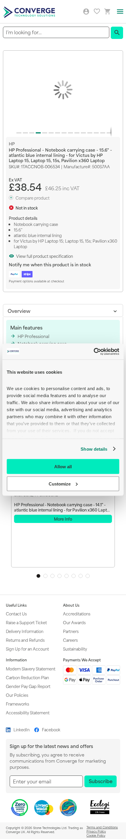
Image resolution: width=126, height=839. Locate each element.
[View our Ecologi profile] (100, 807)
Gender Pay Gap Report (28, 686)
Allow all (63, 466)
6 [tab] (73, 576)
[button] (18, 132)
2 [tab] (45, 576)
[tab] (63, 310)
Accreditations (76, 613)
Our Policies (17, 695)
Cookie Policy (95, 835)
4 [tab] (59, 576)
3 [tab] (52, 576)
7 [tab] (81, 576)
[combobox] (56, 32)
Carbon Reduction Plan (27, 677)
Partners (71, 631)
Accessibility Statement (28, 712)
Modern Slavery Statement (30, 668)
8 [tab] (88, 576)
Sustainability (75, 649)
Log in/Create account (86, 11)
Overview (19, 310)
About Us (71, 605)
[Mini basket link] (107, 11)
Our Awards (74, 622)
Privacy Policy (96, 831)
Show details (94, 448)
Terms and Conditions (102, 827)
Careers (70, 640)
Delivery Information (24, 631)
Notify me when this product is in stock (50, 264)
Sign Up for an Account (27, 649)
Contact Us (16, 613)
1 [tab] (38, 576)
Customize (60, 483)
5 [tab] (66, 576)
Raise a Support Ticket (26, 622)
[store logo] (30, 12)
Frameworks (17, 704)
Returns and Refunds (25, 640)
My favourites (97, 11)
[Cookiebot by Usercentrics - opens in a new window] (93, 351)
